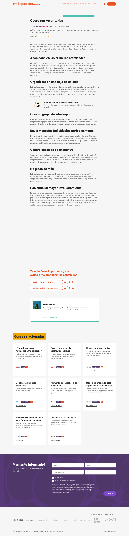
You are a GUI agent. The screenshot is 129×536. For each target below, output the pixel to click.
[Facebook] (45, 36)
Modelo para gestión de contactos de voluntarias (61, 102)
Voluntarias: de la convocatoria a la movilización (79, 16)
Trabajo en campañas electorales (64, 481)
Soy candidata (58, 478)
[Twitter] (42, 36)
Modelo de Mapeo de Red (98, 348)
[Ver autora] (37, 305)
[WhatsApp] (39, 36)
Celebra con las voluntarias (63, 417)
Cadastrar (110, 493)
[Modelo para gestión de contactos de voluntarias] (37, 104)
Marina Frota (65, 26)
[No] (72, 282)
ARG (90, 367)
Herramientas (96, 367)
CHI (19, 367)
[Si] (65, 282)
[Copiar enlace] (49, 36)
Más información (20, 371)
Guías (38, 26)
